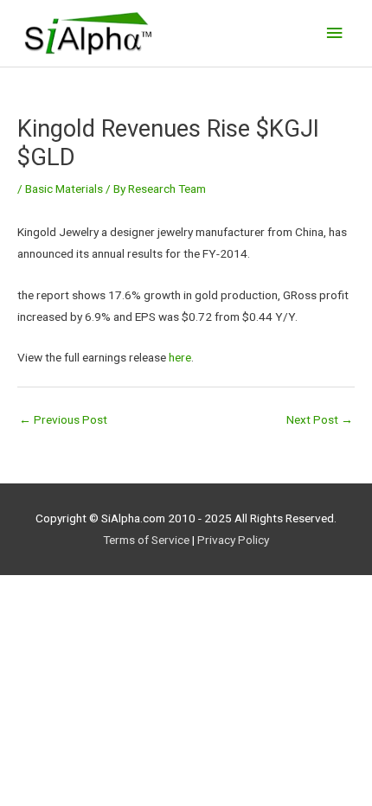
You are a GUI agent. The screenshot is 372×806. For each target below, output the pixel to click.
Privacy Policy (233, 540)
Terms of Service (146, 540)
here (180, 357)
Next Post (319, 419)
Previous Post (63, 419)
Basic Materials (64, 188)
